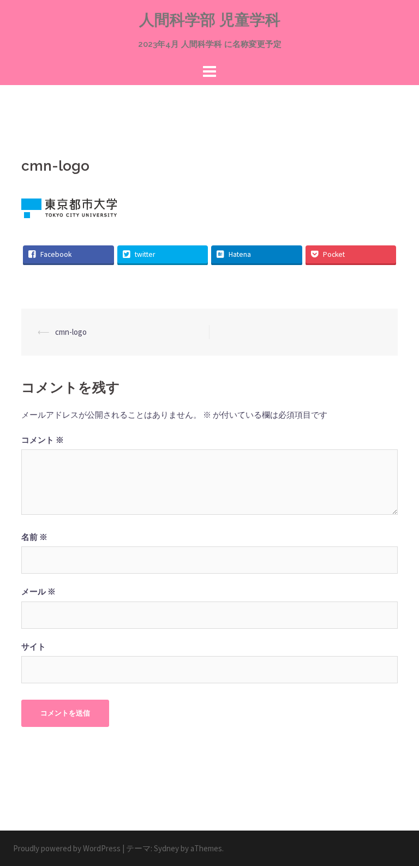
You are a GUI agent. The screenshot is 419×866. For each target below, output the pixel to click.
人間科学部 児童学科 (209, 20)
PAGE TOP (398, 830)
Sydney (166, 848)
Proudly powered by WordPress (67, 848)
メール (38, 591)
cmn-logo (71, 332)
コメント (42, 440)
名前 (34, 537)
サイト (33, 646)
